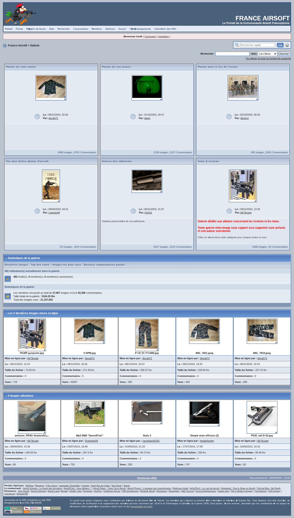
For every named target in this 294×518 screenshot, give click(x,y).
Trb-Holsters (261, 491)
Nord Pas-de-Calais (100, 485)
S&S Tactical (187, 491)
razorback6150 (150, 440)
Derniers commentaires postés (104, 264)
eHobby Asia (75, 491)
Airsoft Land (53, 491)
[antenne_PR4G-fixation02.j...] (32, 417)
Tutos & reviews (208, 161)
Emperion (87, 491)
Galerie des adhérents (117, 161)
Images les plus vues (66, 264)
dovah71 (53, 118)
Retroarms (162, 491)
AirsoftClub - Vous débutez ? (77, 488)
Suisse (127, 485)
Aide (51, 29)
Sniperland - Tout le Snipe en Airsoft (238, 488)
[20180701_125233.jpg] (243, 87)
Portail (8, 29)
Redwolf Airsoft (147, 491)
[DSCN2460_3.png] (147, 87)
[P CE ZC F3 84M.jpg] (147, 334)
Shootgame (174, 491)
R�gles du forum (36, 29)
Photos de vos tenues (116, 66)
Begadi (64, 491)
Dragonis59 (91, 440)
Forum (19, 29)
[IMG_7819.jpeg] (262, 331)
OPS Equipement (130, 491)
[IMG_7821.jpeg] (204, 331)
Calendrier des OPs (165, 29)
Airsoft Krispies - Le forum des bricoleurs (42, 488)
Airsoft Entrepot (38, 491)
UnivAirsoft (9, 494)
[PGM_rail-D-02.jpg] (262, 417)
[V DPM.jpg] (51, 87)
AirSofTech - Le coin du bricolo (204, 488)
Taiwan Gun (223, 491)
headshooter (207, 440)
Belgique (30, 485)
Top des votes (40, 264)
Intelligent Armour (112, 491)
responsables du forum (142, 506)
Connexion (150, 36)
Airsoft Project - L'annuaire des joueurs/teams (149, 488)
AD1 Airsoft (23, 491)
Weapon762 (22, 494)
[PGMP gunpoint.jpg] (243, 185)
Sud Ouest (117, 485)
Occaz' (122, 29)
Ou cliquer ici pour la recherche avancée (268, 58)
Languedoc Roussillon (69, 485)
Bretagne (40, 485)
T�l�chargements (140, 29)
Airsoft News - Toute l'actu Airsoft (109, 488)
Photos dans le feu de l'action (218, 66)
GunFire (98, 491)
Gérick (148, 212)
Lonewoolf (54, 212)
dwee (147, 118)
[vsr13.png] (147, 181)
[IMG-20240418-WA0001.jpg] (51, 185)
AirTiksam (246, 212)
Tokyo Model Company (242, 491)
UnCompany (274, 491)
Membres (97, 29)
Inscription (163, 36)
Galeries (110, 29)
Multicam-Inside (180, 488)
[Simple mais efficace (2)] (204, 413)
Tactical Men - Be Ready (269, 488)
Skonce (244, 118)
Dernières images (16, 264)
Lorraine (85, 485)
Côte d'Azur (51, 485)
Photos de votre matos (21, 66)
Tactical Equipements (205, 491)
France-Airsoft (17, 45)
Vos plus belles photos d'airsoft (27, 161)
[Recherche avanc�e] (287, 44)
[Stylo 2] (147, 412)
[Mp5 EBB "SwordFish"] (89, 413)
